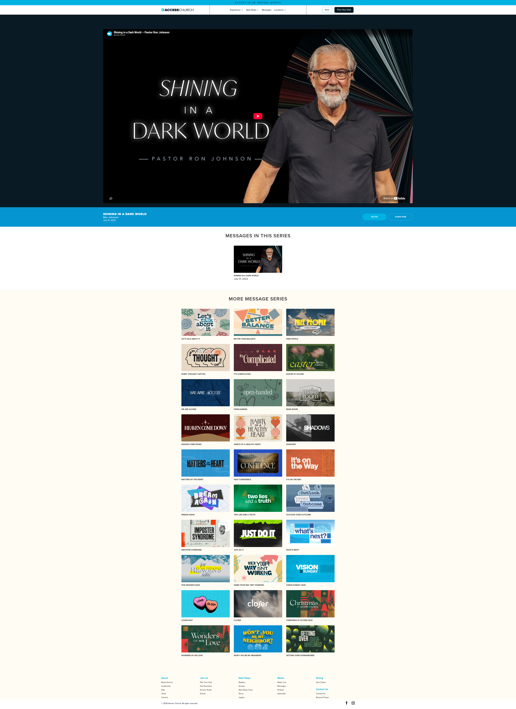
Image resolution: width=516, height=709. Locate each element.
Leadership (166, 686)
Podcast (280, 690)
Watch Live (281, 682)
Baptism (242, 682)
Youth (163, 693)
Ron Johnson (111, 217)
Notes (374, 217)
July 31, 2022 (246, 277)
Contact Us (320, 693)
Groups (242, 686)
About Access (167, 682)
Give (327, 9)
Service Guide (206, 690)
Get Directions (206, 686)
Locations (278, 10)
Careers (164, 697)
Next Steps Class (246, 690)
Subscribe (400, 217)
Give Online (321, 682)
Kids (163, 690)
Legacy (242, 697)
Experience (235, 10)
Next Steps (251, 10)
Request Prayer (322, 697)
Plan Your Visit (344, 9)
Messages (266, 10)
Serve (241, 693)
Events (203, 693)
